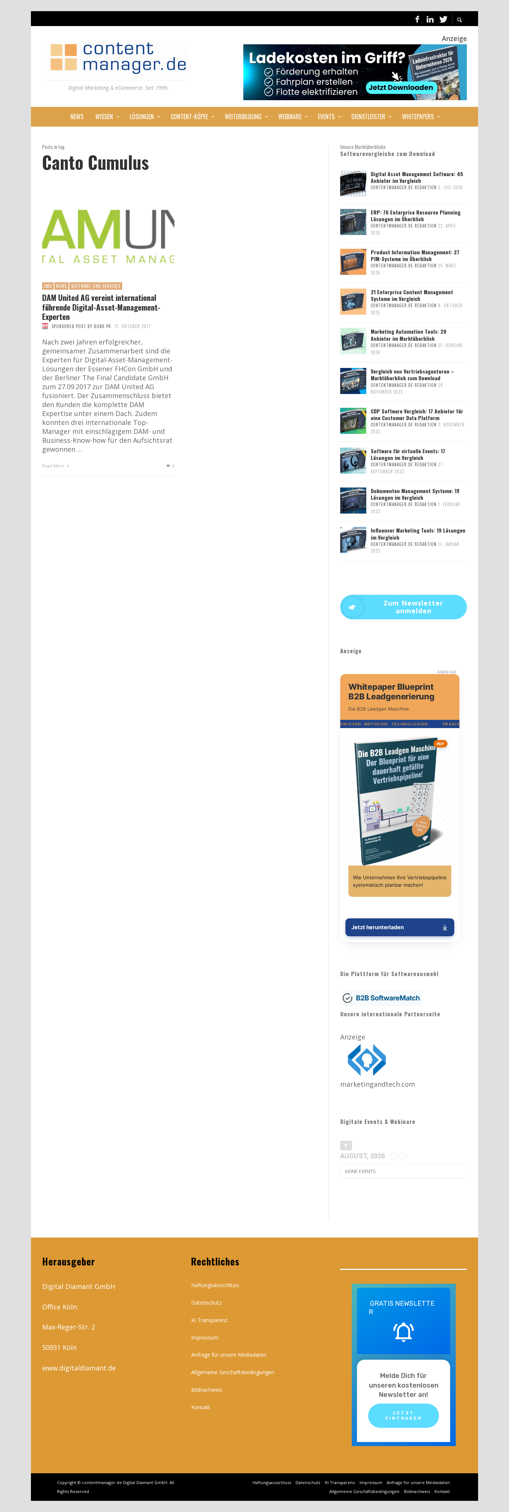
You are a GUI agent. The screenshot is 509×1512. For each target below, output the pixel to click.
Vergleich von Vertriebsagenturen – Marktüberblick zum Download (412, 374)
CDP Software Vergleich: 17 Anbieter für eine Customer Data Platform (417, 414)
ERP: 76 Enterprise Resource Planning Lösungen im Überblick (416, 215)
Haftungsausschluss (215, 1285)
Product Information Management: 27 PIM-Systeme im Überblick (415, 255)
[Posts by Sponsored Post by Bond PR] (45, 326)
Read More (53, 465)
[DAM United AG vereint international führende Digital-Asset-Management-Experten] (96, 237)
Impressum (204, 1337)
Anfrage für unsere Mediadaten (228, 1354)
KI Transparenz (209, 1320)
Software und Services (95, 286)
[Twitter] (442, 18)
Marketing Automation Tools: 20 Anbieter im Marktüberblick (408, 334)
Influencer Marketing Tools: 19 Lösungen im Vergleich (418, 533)
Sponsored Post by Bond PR (81, 326)
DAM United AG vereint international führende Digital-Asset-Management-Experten (101, 307)
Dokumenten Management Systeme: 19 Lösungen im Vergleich (415, 494)
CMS (48, 286)
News (61, 286)
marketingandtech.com (377, 1084)
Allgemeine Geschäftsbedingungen (232, 1372)
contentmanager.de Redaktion (404, 187)
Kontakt (200, 1407)
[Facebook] (417, 18)
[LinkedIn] (430, 18)
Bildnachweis (206, 1389)
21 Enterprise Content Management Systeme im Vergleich (412, 295)
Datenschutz (206, 1302)
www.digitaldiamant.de (79, 1367)
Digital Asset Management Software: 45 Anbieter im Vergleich (417, 177)
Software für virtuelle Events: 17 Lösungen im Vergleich (408, 454)
